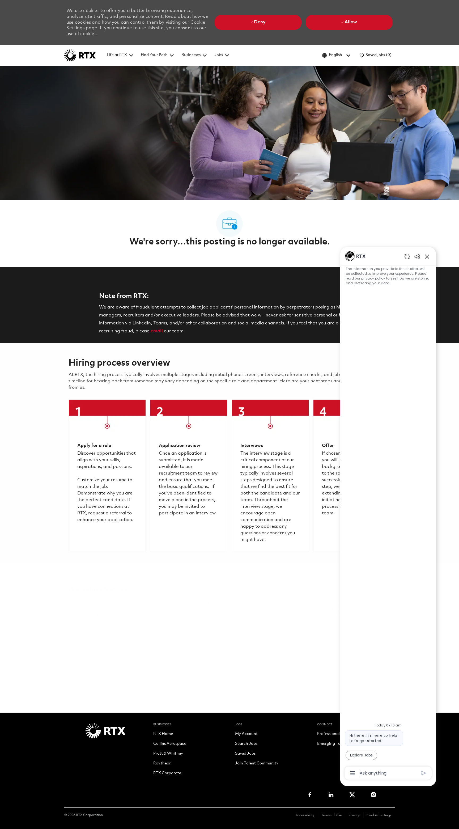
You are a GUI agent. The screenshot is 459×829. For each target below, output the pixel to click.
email (157, 331)
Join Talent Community (256, 764)
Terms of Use (331, 815)
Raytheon (162, 764)
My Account (246, 734)
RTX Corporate (167, 773)
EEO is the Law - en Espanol (135, 635)
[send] (423, 773)
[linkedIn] (331, 794)
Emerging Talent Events (338, 744)
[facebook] (309, 794)
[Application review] (188, 476)
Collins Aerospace (169, 744)
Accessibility (304, 815)
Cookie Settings (379, 815)
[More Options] (352, 773)
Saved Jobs (245, 754)
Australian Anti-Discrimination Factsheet (182, 654)
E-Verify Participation (194, 635)
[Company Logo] (80, 55)
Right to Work (212, 647)
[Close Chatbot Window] (427, 256)
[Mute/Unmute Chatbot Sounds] (417, 256)
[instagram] (373, 794)
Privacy (354, 815)
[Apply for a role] (107, 476)
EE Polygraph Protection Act (161, 647)
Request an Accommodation (325, 647)
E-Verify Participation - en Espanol (259, 635)
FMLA (75, 647)
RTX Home (163, 734)
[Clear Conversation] (407, 256)
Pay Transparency (106, 647)
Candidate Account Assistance (101, 654)
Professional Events (334, 734)
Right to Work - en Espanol (261, 647)
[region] (388, 514)
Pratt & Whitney (168, 754)
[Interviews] (270, 476)
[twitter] (352, 794)
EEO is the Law (84, 635)
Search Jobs (246, 744)
